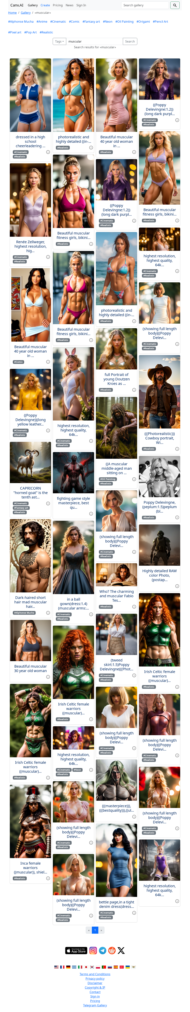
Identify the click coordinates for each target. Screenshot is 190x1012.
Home (12, 13)
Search (130, 41)
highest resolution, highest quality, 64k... (74, 430)
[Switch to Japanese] (86, 967)
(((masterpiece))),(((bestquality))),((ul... (116, 808)
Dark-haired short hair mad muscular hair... (30, 602)
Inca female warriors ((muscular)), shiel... (30, 868)
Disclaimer (95, 983)
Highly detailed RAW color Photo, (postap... (159, 575)
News (69, 5)
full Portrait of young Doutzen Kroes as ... (117, 379)
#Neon (107, 21)
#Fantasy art (91, 21)
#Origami (143, 21)
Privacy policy (95, 979)
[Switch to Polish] (98, 967)
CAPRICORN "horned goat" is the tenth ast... (30, 493)
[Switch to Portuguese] (104, 967)
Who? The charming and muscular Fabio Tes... (116, 596)
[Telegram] (102, 950)
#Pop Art (30, 32)
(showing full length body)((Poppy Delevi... (74, 832)
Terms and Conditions (95, 974)
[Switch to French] (62, 967)
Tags (58, 41)
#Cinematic (58, 21)
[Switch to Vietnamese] (133, 967)
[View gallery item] (48, 152)
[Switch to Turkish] (121, 967)
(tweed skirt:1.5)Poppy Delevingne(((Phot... (116, 665)
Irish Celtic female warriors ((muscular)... (30, 767)
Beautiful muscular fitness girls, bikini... (73, 235)
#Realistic (46, 32)
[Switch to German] (68, 967)
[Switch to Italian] (80, 967)
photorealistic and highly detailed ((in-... (73, 139)
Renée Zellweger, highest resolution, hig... (30, 246)
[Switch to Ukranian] (127, 967)
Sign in (95, 996)
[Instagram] (93, 951)
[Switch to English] (56, 967)
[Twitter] (121, 950)
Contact (95, 992)
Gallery (33, 5)
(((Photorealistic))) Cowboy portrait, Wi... (160, 438)
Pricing (58, 5)
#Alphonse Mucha (21, 21)
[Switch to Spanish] (116, 967)
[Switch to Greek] (74, 967)
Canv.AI (16, 5)
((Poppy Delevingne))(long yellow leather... (30, 420)
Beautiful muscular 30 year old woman (30, 668)
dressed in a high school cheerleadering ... (30, 141)
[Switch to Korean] (92, 967)
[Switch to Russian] (110, 967)
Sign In (81, 5)
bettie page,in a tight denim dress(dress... (116, 904)
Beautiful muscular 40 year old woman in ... (30, 351)
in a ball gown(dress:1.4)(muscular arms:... (73, 604)
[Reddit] (112, 950)
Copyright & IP (95, 987)
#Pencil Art (160, 21)
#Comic (74, 21)
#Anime (42, 21)
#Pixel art (14, 32)
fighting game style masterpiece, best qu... (73, 503)
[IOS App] (76, 950)
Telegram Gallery (95, 1005)
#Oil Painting (124, 21)
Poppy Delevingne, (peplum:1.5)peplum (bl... (159, 507)
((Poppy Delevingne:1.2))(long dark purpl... (116, 210)
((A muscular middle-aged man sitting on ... (116, 468)
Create (45, 5)
